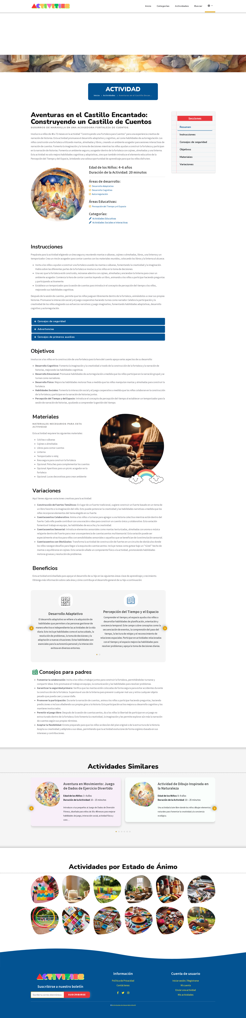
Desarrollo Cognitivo (102, 190)
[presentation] (31, 628)
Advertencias (46, 329)
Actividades (182, 6)
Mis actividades (185, 994)
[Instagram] (128, 993)
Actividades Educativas (104, 218)
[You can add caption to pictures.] (45, 889)
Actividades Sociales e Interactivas (110, 222)
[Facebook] (117, 993)
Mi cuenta (186, 985)
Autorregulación (100, 194)
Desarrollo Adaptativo (103, 186)
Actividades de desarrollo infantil (124, 1005)
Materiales (186, 157)
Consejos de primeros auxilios (56, 337)
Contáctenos (123, 985)
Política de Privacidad (123, 980)
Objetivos (185, 149)
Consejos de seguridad (52, 321)
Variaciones (186, 164)
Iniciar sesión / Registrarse (185, 980)
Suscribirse (77, 994)
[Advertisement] (123, 33)
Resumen (185, 127)
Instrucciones (187, 134)
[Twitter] (123, 993)
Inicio (148, 6)
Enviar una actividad (185, 990)
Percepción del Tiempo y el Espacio (109, 206)
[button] (97, 656)
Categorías (163, 6)
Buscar (198, 6)
